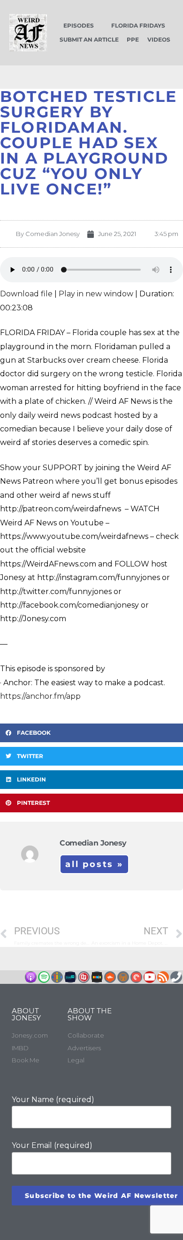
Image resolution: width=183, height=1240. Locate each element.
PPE (133, 39)
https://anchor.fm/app (40, 696)
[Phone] (176, 977)
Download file (26, 293)
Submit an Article (89, 39)
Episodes (78, 25)
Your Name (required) (53, 1099)
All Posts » (94, 864)
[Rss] (163, 977)
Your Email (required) (52, 1145)
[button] (91, 733)
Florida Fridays (138, 25)
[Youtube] (149, 977)
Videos (158, 39)
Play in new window (96, 293)
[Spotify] (44, 977)
